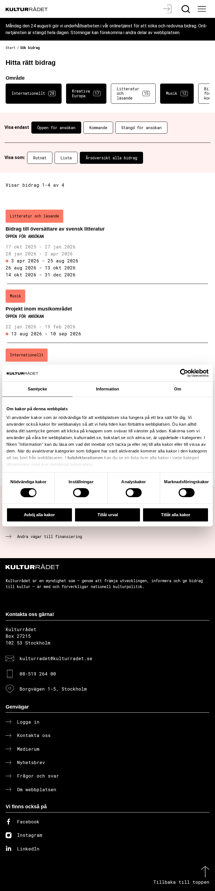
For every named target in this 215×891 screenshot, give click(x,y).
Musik (176, 93)
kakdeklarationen (85, 457)
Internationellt (32, 93)
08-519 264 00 (38, 674)
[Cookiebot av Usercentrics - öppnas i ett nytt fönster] (184, 373)
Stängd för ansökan (141, 127)
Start (10, 47)
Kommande (98, 127)
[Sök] (186, 8)
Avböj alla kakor (39, 514)
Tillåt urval (107, 514)
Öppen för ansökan (56, 127)
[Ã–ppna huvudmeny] (202, 9)
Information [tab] (107, 389)
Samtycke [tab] (37, 389)
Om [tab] (177, 389)
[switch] (81, 492)
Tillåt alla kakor (175, 514)
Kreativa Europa (85, 93)
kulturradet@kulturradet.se (56, 658)
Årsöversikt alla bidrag (111, 157)
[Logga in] (167, 8)
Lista (66, 157)
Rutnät (39, 157)
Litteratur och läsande (132, 93)
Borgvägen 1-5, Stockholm (53, 689)
